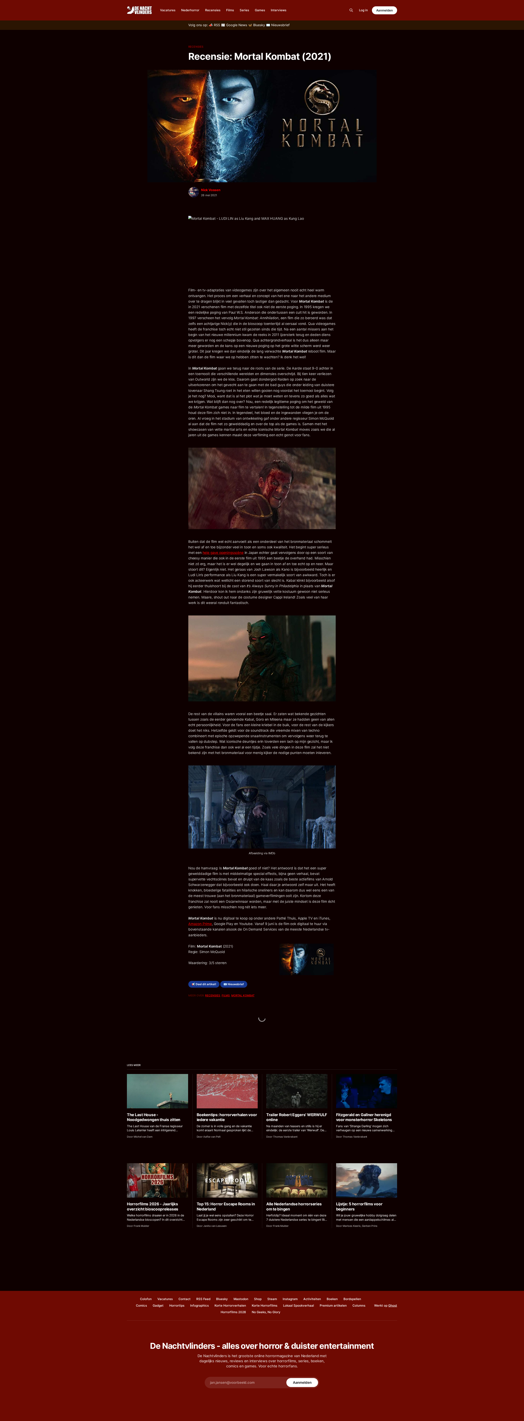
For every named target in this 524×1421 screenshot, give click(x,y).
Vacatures (167, 10)
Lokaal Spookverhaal (298, 1305)
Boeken (332, 1299)
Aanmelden (384, 10)
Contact (184, 1299)
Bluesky (222, 1299)
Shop (258, 1299)
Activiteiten (312, 1299)
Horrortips (176, 1305)
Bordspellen (352, 1299)
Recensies (212, 10)
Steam (272, 1299)
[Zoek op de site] (351, 10)
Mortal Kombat (243, 995)
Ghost (392, 1305)
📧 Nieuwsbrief (234, 984)
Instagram (290, 1299)
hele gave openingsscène (223, 553)
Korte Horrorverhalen (230, 1305)
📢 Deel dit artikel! (204, 984)
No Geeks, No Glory (266, 1312)
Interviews (278, 10)
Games (260, 10)
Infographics (199, 1305)
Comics (141, 1305)
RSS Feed (203, 1299)
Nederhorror (190, 10)
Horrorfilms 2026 (233, 1312)
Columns (358, 1305)
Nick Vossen (210, 190)
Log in (363, 10)
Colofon (146, 1299)
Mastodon (241, 1299)
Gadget (158, 1305)
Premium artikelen (333, 1305)
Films (230, 10)
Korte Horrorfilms (264, 1305)
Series (244, 10)
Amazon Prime (200, 924)
